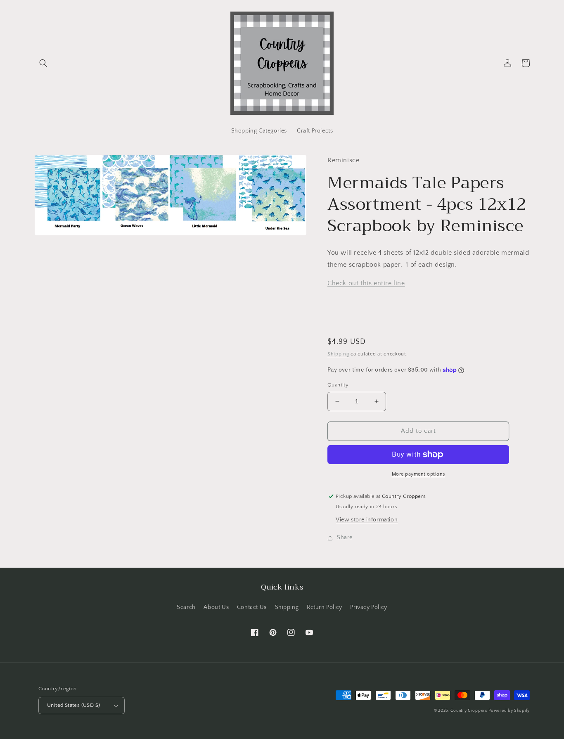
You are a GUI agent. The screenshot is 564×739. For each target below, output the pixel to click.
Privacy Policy (368, 607)
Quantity (337, 385)
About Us (216, 607)
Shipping (338, 354)
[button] (43, 63)
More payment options (418, 474)
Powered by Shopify (509, 710)
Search (186, 607)
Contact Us (252, 607)
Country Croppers (468, 710)
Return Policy (324, 607)
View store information (367, 519)
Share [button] (345, 537)
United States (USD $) (73, 705)
